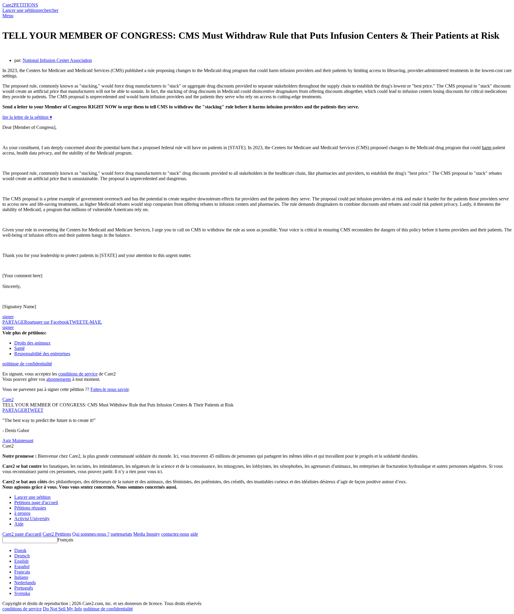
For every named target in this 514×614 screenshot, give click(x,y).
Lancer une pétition (20, 10)
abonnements (58, 379)
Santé (19, 348)
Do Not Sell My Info (62, 608)
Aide (18, 523)
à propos (22, 513)
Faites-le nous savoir (109, 389)
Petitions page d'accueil (36, 502)
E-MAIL (93, 322)
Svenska (22, 593)
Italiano (21, 577)
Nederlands (25, 582)
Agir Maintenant (17, 440)
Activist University (32, 518)
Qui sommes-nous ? (90, 534)
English (21, 561)
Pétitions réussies (30, 507)
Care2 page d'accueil (21, 534)
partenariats (121, 534)
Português (23, 587)
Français (65, 539)
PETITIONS (26, 4)
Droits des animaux (32, 342)
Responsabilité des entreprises (42, 353)
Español (21, 566)
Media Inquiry (146, 534)
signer (8, 316)
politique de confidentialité (27, 363)
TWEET (77, 322)
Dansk (20, 550)
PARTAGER (14, 410)
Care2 (8, 4)
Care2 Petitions (57, 534)
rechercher (48, 10)
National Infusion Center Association (57, 60)
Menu (7, 15)
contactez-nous (175, 534)
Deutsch (22, 555)
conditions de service (78, 373)
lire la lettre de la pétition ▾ (27, 117)
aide (194, 534)
